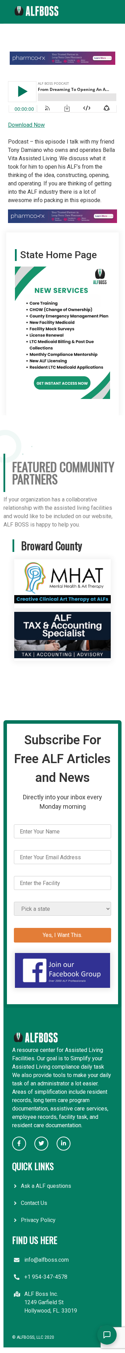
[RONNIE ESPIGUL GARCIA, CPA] (62, 656)
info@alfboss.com (46, 1259)
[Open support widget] (107, 1335)
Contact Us (34, 1203)
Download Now (26, 125)
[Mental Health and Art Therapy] (62, 604)
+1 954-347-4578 (45, 1277)
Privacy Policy (38, 1220)
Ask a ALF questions (46, 1186)
